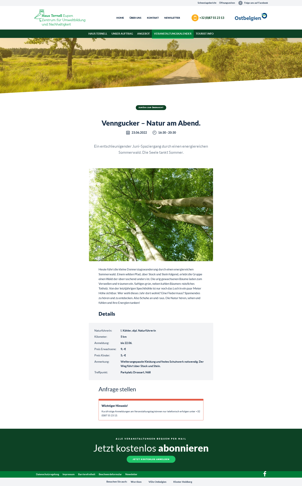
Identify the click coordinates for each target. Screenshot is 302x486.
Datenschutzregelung (47, 474)
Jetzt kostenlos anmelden (151, 459)
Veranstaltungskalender (173, 33)
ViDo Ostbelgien (157, 481)
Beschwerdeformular (110, 474)
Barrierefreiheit (86, 474)
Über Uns (135, 17)
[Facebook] (265, 475)
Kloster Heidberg (182, 481)
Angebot (143, 33)
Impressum (69, 474)
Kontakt (153, 17)
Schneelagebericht (207, 3)
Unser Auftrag (122, 33)
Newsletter (172, 17)
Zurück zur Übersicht (151, 108)
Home (120, 17)
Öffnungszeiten (227, 3)
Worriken (136, 481)
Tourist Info (205, 33)
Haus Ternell (97, 33)
